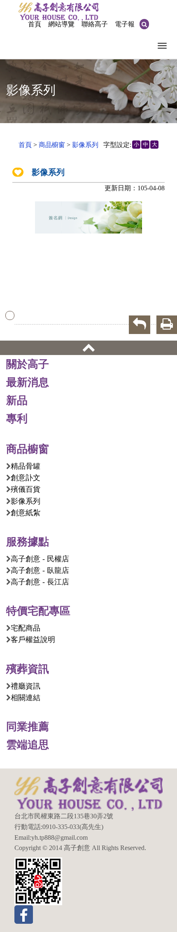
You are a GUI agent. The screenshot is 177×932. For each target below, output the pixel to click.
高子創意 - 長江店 (40, 582)
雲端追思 (27, 744)
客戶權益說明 (33, 639)
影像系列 (85, 144)
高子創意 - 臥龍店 (40, 570)
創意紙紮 (25, 513)
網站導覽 (61, 24)
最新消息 (27, 382)
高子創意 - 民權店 (40, 559)
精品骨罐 (25, 466)
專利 (17, 418)
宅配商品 (25, 628)
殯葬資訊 (27, 669)
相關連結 (25, 698)
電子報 (125, 24)
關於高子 (27, 364)
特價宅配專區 (38, 611)
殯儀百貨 (25, 489)
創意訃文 (25, 478)
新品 (17, 400)
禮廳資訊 (25, 686)
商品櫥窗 (52, 144)
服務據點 (27, 541)
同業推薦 (27, 726)
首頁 (34, 24)
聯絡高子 (95, 24)
